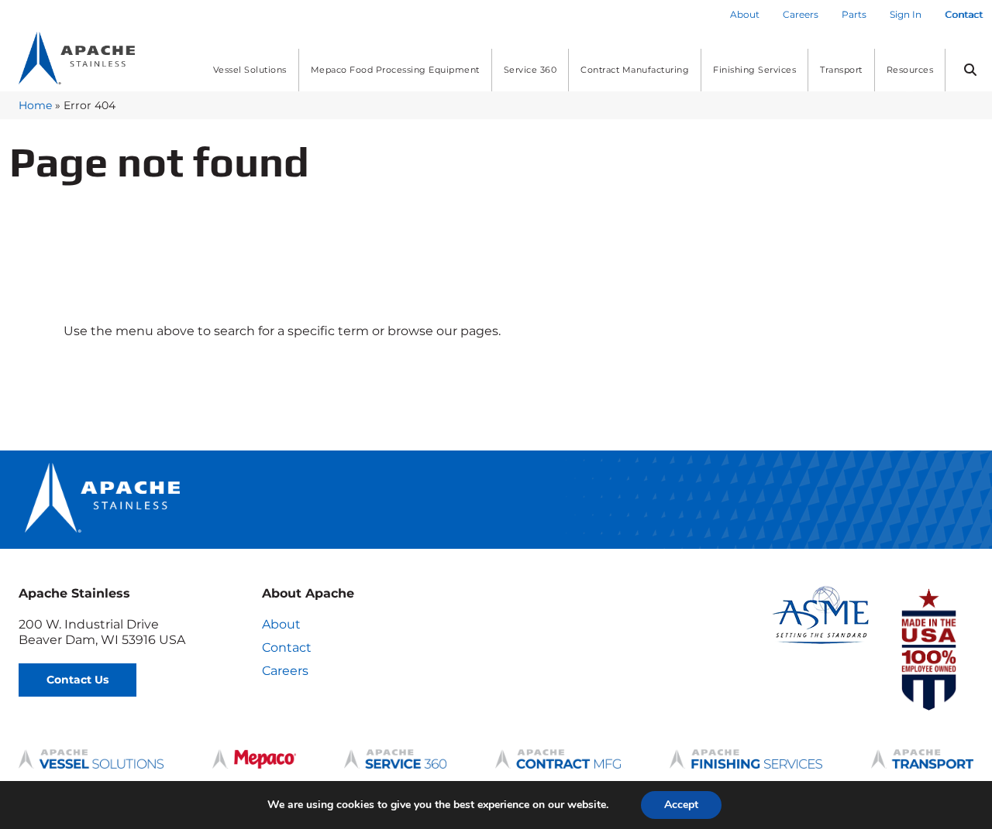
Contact (287, 647)
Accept (681, 804)
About (281, 624)
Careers (285, 670)
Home (35, 105)
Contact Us (77, 680)
